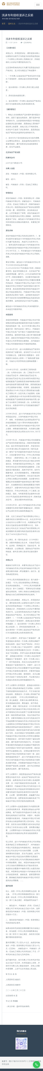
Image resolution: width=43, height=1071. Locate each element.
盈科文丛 (11, 24)
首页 (3, 24)
